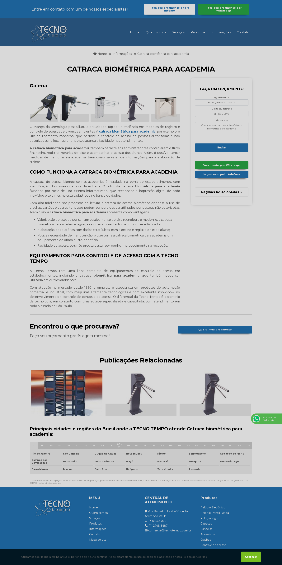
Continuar (251, 556)
